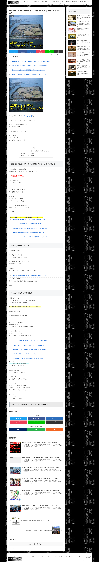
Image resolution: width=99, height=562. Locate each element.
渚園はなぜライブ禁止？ (28, 153)
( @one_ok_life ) (27, 116)
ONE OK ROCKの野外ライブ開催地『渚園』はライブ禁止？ (36, 151)
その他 (11, 411)
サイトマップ (88, 556)
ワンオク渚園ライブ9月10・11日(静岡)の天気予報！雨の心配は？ (28, 358)
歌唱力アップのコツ (36, 556)
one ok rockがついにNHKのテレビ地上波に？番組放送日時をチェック (30, 237)
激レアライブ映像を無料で (47, 556)
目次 (34, 148)
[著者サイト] (18, 429)
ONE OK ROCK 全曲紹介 (25, 556)
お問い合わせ (88, 557)
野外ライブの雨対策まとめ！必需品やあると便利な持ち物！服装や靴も (30, 228)
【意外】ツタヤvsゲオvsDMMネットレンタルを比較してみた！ (29, 74)
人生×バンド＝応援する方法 (61, 556)
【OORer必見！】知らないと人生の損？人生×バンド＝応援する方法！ (31, 61)
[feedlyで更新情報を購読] (36, 429)
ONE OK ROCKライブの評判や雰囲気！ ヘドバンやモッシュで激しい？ (30, 345)
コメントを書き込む (36, 544)
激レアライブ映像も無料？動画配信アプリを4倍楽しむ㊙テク (28, 70)
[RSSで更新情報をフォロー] (54, 429)
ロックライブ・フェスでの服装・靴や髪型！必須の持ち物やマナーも (29, 349)
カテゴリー (16, 556)
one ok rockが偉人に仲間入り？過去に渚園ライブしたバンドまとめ (29, 223)
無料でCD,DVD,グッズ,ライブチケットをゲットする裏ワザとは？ (29, 65)
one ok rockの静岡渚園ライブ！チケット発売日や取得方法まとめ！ (29, 219)
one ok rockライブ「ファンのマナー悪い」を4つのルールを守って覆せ (30, 340)
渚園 (16, 411)
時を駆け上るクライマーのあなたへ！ (76, 556)
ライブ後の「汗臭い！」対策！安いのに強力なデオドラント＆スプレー (30, 354)
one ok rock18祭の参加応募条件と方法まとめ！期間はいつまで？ (29, 232)
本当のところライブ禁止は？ (29, 155)
